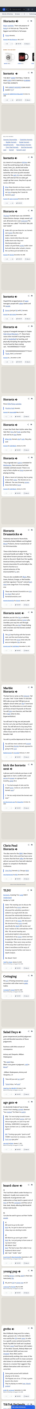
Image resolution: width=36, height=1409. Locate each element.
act (7, 981)
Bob (6, 1227)
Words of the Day (7, 14)
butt (30, 582)
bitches (24, 162)
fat (18, 175)
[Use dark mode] (32, 9)
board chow (6, 1257)
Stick (5, 584)
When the (8, 439)
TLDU (4, 962)
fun (19, 617)
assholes (11, 26)
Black (24, 577)
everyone (24, 221)
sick (30, 591)
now (23, 1384)
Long (21, 895)
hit (17, 310)
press (23, 1338)
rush (22, 439)
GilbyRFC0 (14, 1088)
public (26, 983)
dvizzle (18, 601)
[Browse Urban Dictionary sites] (5, 9)
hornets (5, 94)
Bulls (27, 871)
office (21, 859)
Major (5, 26)
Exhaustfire (20, 802)
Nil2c (16, 875)
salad (8, 1062)
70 (12, 90)
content (20, 1109)
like (18, 642)
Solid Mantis (13, 446)
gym (15, 749)
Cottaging (6, 990)
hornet (11, 150)
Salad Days (6, 1088)
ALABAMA (27, 80)
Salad (8, 1084)
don (19, 439)
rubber (21, 303)
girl (9, 635)
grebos (7, 1386)
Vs (18, 871)
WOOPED (18, 87)
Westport (15, 334)
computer (17, 1203)
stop (9, 192)
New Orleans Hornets (23, 145)
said (18, 1084)
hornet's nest (21, 150)
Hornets (5, 40)
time (12, 432)
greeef (13, 990)
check (9, 594)
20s (12, 1278)
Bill (6, 1134)
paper (27, 301)
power (12, 778)
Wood (5, 544)
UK (16, 1338)
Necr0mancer (13, 40)
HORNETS (11, 87)
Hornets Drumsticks (10, 140)
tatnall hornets (8, 145)
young (18, 1283)
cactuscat (11, 1390)
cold (26, 1064)
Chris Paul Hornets (12, 147)
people (8, 306)
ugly (14, 175)
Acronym (6, 895)
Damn (7, 310)
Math (17, 926)
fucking (8, 408)
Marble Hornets (11, 142)
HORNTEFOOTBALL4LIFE (16, 94)
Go (6, 594)
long (21, 470)
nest (12, 790)
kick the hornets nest (9, 802)
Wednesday (7, 465)
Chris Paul (8, 871)
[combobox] (17, 9)
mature (9, 1112)
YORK (9, 80)
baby (8, 714)
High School (7, 334)
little (9, 404)
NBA (20, 853)
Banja (11, 1143)
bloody (28, 1384)
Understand (7, 898)
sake (12, 195)
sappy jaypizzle (14, 199)
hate (7, 35)
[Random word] (24, 9)
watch (23, 1112)
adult (22, 1276)
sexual (26, 981)
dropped (6, 1354)
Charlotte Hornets (26, 140)
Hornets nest (7, 646)
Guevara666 (13, 412)
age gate (5, 1143)
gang (11, 781)
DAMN (13, 78)
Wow (6, 187)
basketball (12, 339)
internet (26, 696)
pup (22, 1283)
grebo (5, 1390)
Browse (17, 14)
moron (24, 620)
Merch (28, 44)
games (27, 482)
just (13, 1283)
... (10, 358)
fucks (19, 432)
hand (19, 485)
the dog (13, 1287)
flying (13, 404)
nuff (31, 218)
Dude (7, 354)
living (5, 28)
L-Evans (10, 962)
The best (6, 216)
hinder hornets (24, 142)
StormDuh (16, 753)
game (20, 463)
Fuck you (8, 1139)
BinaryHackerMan (16, 1257)
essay (19, 907)
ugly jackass (13, 314)
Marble (16, 746)
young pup (6, 1287)
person (5, 778)
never (18, 640)
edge (15, 480)
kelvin (10, 233)
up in (19, 1079)
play (15, 435)
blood (5, 1067)
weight (28, 744)
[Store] (28, 9)
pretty (22, 246)
